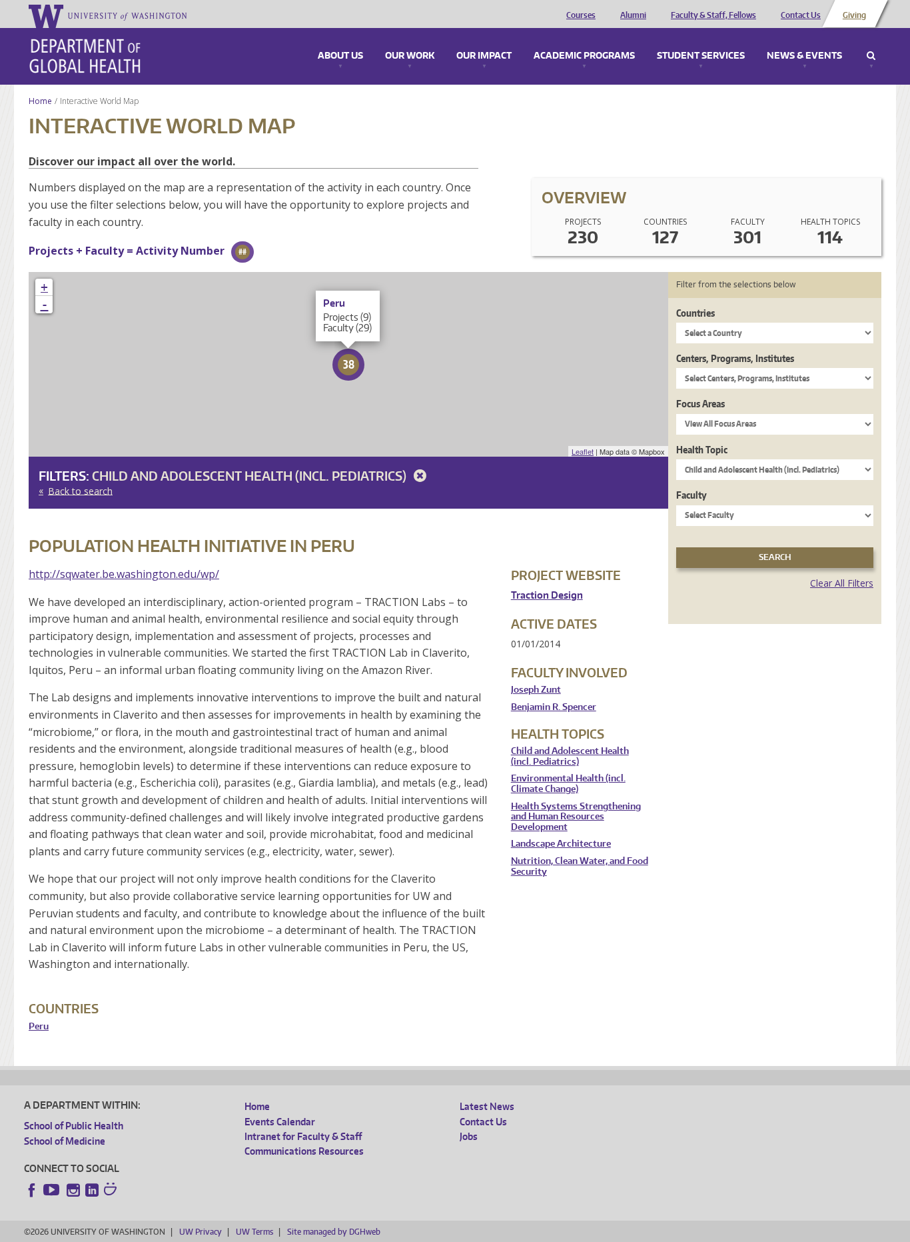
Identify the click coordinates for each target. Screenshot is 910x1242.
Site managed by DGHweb (333, 1232)
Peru (39, 1026)
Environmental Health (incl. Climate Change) (568, 783)
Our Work (409, 56)
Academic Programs (584, 56)
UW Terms (254, 1232)
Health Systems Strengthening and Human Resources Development (576, 816)
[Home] (85, 56)
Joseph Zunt (536, 690)
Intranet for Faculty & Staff (303, 1136)
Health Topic (701, 449)
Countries (695, 313)
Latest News (487, 1106)
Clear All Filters (841, 583)
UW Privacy (200, 1232)
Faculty (691, 495)
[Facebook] (32, 1190)
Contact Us (801, 15)
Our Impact (484, 56)
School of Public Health (73, 1125)
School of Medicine (64, 1141)
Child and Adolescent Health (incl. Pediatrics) (250, 475)
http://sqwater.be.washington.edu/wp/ (124, 574)
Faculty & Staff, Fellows (713, 15)
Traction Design (547, 595)
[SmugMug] (112, 1191)
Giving (854, 15)
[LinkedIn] (92, 1190)
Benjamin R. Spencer (553, 707)
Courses (581, 15)
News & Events (804, 56)
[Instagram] (73, 1190)
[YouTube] (53, 1190)
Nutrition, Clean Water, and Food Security (579, 866)
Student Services (701, 56)
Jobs (469, 1136)
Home (40, 101)
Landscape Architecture (561, 844)
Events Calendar (279, 1121)
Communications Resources (304, 1151)
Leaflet (583, 451)
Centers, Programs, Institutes (735, 358)
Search (871, 56)
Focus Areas (700, 403)
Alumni (633, 15)
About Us (340, 56)
